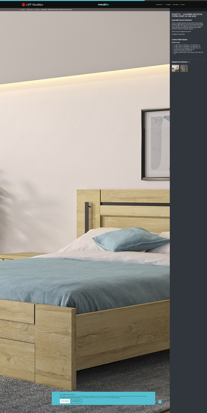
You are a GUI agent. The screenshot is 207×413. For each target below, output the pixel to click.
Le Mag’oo (168, 4)
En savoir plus (115, 397)
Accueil (23, 9)
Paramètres (76, 401)
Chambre (37, 9)
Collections (159, 4)
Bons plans (176, 4)
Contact (182, 4)
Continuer (65, 401)
